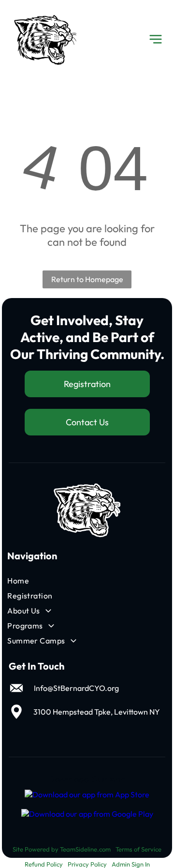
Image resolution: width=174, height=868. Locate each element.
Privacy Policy (87, 864)
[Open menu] (155, 39)
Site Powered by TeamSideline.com (62, 849)
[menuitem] (61, 580)
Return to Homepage (87, 279)
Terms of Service (138, 849)
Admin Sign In (131, 864)
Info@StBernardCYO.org (76, 688)
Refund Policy (44, 864)
